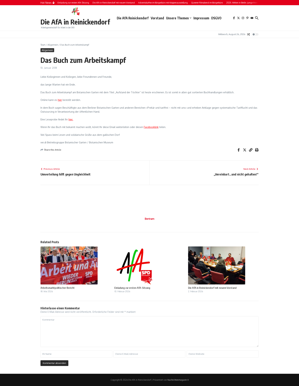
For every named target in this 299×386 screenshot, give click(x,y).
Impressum (201, 18)
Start (42, 44)
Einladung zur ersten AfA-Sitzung (132, 287)
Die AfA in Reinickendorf (75, 21)
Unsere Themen (177, 18)
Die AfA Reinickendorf (133, 18)
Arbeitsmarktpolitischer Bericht (57, 287)
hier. (71, 119)
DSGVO (216, 18)
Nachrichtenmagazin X (178, 380)
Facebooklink (151, 127)
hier (60, 99)
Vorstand (157, 18)
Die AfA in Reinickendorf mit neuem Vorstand (212, 287)
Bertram (149, 218)
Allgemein (52, 44)
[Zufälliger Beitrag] (248, 34)
